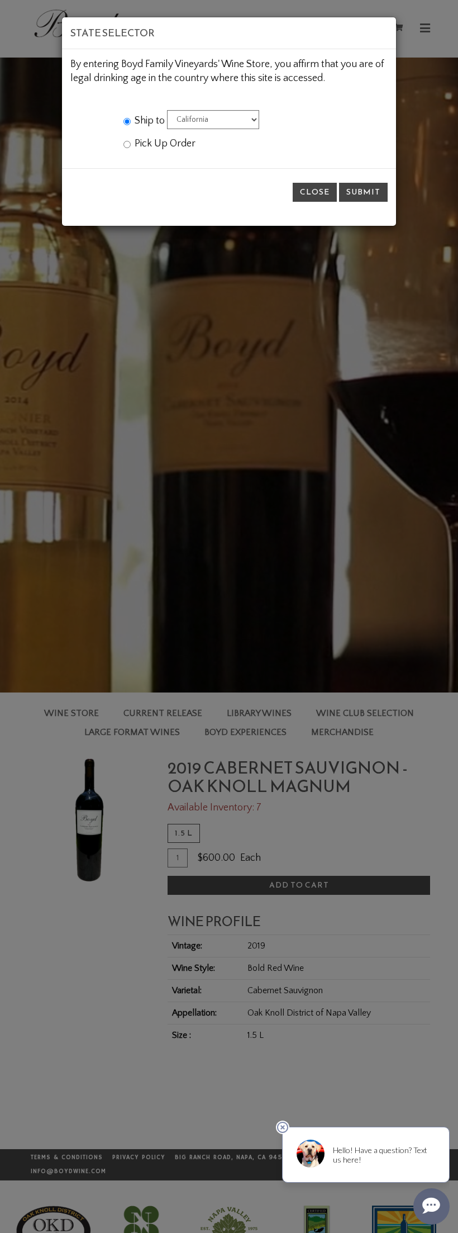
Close (315, 192)
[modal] (229, 616)
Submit (363, 192)
